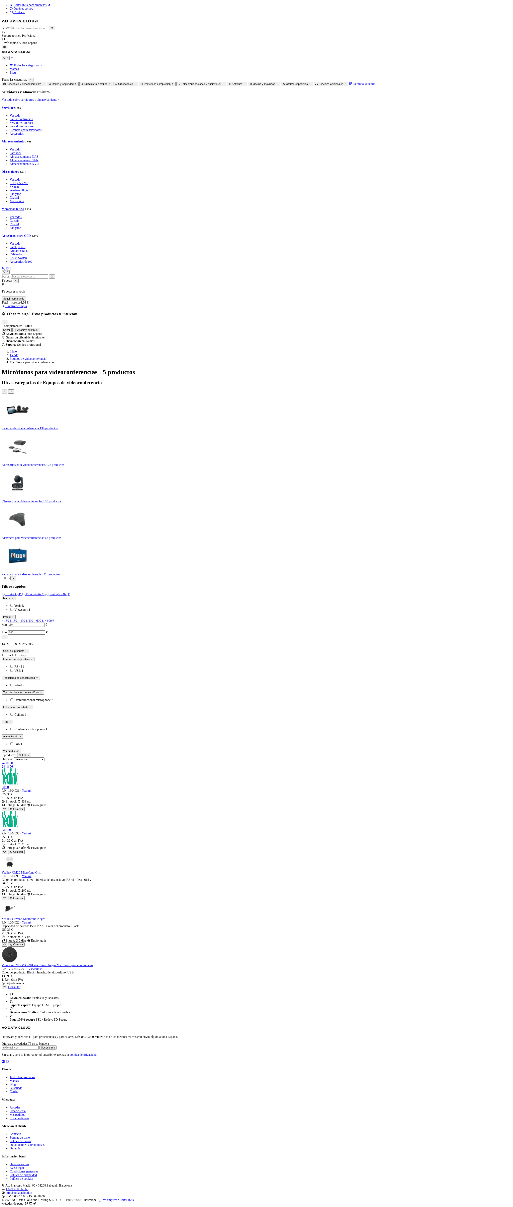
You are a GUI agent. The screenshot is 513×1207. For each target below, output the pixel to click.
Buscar (6, 28)
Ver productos (11, 751)
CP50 (5, 787)
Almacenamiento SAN (24, 160)
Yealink (26, 790)
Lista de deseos (19, 1118)
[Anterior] (4, 391)
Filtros (25, 755)
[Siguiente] (11, 391)
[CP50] (10, 783)
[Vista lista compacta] (4, 763)
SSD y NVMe (19, 183)
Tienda (14, 355)
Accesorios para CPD (16, 235)
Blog (13, 72)
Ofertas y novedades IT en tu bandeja (25, 1043)
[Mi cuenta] (12, 58)
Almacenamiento (13, 141)
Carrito (14, 1091)
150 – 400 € (20, 620)
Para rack (15, 153)
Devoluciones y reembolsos (27, 1144)
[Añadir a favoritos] (4, 809)
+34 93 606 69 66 (17, 1189)
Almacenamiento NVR (24, 164)
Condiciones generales (24, 1171)
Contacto (15, 1134)
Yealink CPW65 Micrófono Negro (23, 918)
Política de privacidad (23, 1175)
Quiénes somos (19, 1164)
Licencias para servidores (25, 130)
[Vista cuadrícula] (11, 763)
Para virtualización (21, 119)
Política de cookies (21, 1178)
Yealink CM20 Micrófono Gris (21, 872)
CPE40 (6, 829)
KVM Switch (18, 258)
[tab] (24, 84)
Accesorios (17, 133)
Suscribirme (48, 1047)
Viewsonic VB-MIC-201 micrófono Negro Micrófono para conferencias (47, 965)
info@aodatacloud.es (19, 1192)
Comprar (17, 809)
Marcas (14, 69)
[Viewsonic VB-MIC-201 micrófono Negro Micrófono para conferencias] (10, 961)
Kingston (15, 194)
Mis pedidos (17, 1114)
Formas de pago (20, 1137)
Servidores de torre (21, 126)
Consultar (14, 987)
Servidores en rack (21, 122)
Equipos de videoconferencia (28, 358)
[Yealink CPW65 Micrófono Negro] (10, 915)
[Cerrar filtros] (13, 578)
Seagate (14, 186)
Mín (4, 624)
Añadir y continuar (27, 329)
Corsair (14, 220)
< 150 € (7, 620)
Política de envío (20, 1141)
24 (4, 766)
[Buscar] (52, 28)
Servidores (9, 107)
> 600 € (49, 620)
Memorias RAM (13, 209)
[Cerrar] (30, 80)
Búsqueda (16, 1088)
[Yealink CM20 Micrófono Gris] (10, 869)
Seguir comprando (13, 298)
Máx (4, 632)
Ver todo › (16, 115)
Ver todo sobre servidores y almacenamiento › (30, 99)
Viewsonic (35, 968)
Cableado (16, 254)
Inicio (13, 351)
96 (11, 766)
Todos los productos (22, 1077)
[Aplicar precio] (4, 637)
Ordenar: (7, 759)
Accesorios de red (21, 261)
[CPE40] (10, 826)
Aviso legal (17, 1167)
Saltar (6, 329)
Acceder (15, 1107)
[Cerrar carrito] (16, 281)
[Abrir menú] (4, 47)
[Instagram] (7, 1061)
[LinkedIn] (3, 1061)
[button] (26, 65)
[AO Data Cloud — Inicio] (20, 24)
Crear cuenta (18, 1111)
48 (8, 766)
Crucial (14, 197)
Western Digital (19, 190)
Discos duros (10, 171)
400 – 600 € (36, 620)
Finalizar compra (16, 306)
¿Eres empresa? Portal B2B (116, 1200)
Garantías (16, 1148)
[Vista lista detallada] (8, 763)
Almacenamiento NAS (24, 156)
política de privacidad (83, 1054)
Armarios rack (19, 250)
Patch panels (17, 247)
